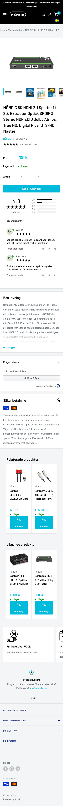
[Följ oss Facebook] (5, 768)
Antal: (6, 176)
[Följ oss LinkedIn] (18, 768)
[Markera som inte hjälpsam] (49, 248)
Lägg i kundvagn (31, 188)
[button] (31, 221)
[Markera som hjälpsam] (43, 248)
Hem (2, 30)
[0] (56, 14)
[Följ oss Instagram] (11, 768)
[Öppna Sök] (43, 14)
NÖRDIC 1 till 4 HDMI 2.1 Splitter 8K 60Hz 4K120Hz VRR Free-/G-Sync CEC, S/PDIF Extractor (19, 580)
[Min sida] (49, 14)
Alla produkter (15, 30)
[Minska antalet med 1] (21, 176)
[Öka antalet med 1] (38, 176)
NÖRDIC (7, 138)
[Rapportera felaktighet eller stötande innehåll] (55, 248)
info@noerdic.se (38, 688)
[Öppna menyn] (4, 14)
